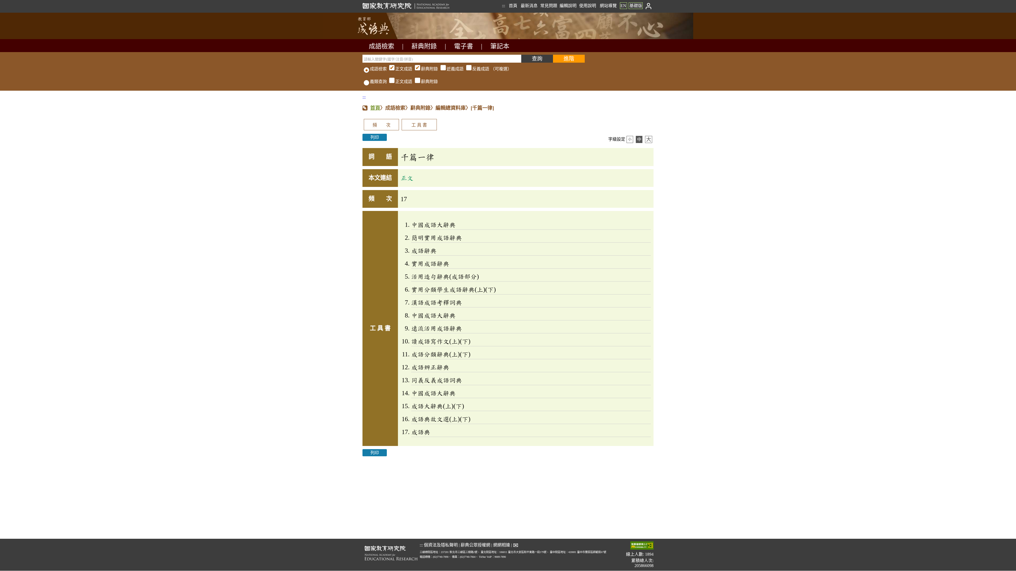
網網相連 (501, 545)
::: (503, 5)
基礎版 (635, 5)
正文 (407, 177)
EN (623, 5)
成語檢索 (381, 46)
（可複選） (453, 69)
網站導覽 (608, 5)
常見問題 (548, 5)
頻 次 (382, 125)
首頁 (513, 5)
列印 (374, 137)
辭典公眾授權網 (475, 545)
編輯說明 (568, 5)
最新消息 (529, 5)
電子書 (463, 46)
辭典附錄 (424, 46)
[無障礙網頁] (642, 546)
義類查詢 (378, 81)
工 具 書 (419, 125)
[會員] (649, 5)
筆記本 (499, 46)
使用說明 (587, 5)
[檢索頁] (388, 37)
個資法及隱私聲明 (441, 545)
